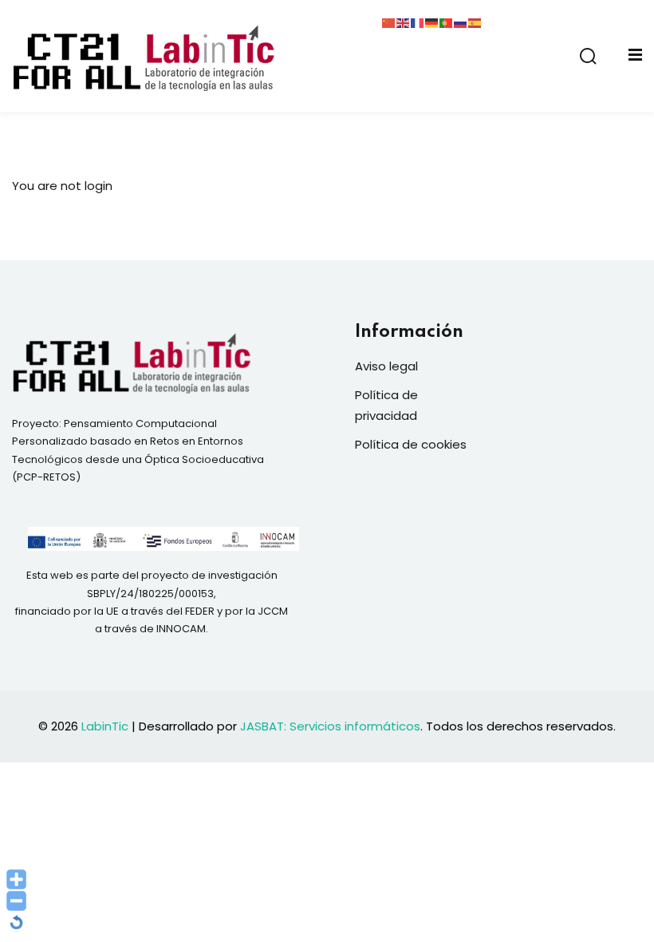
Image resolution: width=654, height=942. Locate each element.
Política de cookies (411, 444)
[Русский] (461, 22)
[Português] (446, 22)
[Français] (418, 22)
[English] (403, 22)
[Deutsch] (432, 22)
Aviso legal (386, 366)
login (98, 185)
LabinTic (104, 726)
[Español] (475, 22)
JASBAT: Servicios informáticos (330, 726)
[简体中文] (389, 22)
